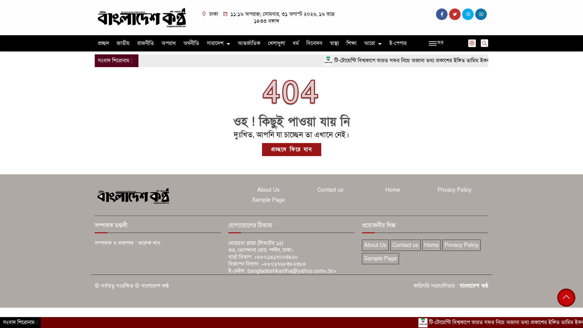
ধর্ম (296, 43)
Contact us (330, 189)
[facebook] (442, 14)
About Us (268, 189)
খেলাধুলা (276, 43)
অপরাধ (169, 43)
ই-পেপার (398, 43)
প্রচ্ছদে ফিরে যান (291, 149)
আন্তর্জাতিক (249, 43)
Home (392, 189)
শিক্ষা (351, 43)
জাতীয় (123, 43)
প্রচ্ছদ (103, 43)
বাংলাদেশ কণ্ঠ (474, 285)
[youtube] (481, 14)
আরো (369, 43)
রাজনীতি (145, 43)
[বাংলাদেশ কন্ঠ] (141, 17)
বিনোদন (314, 43)
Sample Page (268, 199)
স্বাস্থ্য (334, 43)
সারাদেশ (215, 43)
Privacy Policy (455, 189)
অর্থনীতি (191, 43)
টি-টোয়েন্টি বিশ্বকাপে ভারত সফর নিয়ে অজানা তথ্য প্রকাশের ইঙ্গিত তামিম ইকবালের (408, 60)
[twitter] (455, 14)
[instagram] (468, 14)
